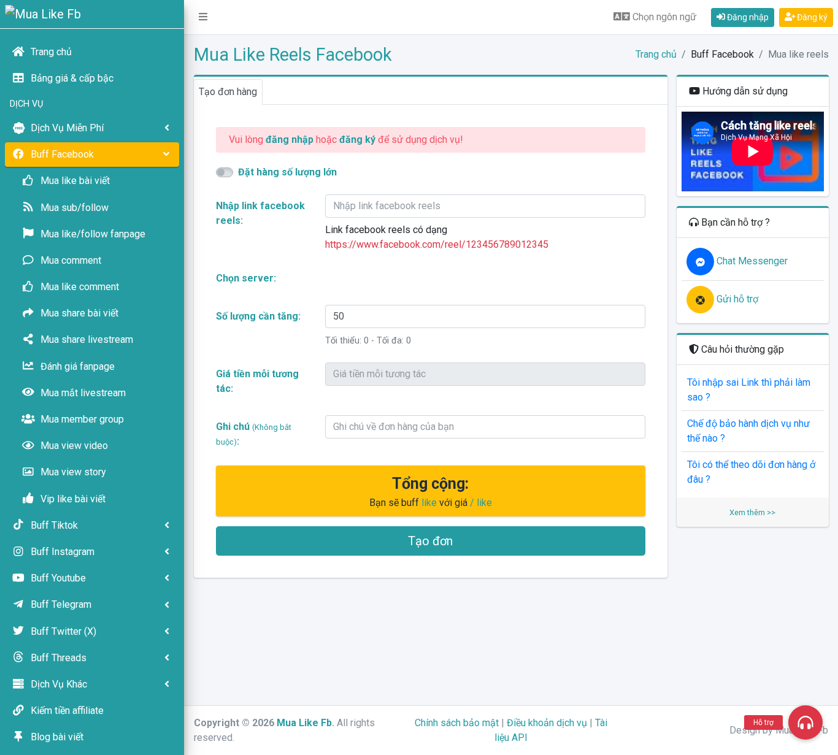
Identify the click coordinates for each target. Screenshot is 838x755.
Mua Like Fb (304, 723)
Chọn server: (246, 278)
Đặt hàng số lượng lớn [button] (287, 172)
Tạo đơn (430, 541)
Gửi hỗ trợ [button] (736, 299)
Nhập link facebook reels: (260, 213)
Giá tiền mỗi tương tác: (257, 381)
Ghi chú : (253, 434)
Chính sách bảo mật (457, 723)
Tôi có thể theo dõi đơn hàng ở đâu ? (751, 472)
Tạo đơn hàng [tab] (228, 92)
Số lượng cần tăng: (258, 316)
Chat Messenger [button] (751, 261)
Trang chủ (656, 54)
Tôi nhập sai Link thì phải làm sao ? (748, 390)
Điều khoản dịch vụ (547, 723)
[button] (203, 17)
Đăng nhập (747, 17)
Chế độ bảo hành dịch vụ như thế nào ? (748, 431)
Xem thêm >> (752, 512)
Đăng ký (811, 17)
